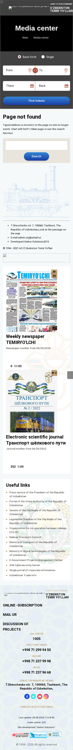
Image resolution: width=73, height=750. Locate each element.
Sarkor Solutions (33, 241)
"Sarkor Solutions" (45, 727)
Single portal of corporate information (32, 570)
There (10, 85)
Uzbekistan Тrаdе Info (22, 575)
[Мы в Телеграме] (33, 696)
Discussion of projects (15, 626)
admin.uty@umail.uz (29, 237)
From (9, 70)
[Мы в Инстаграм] (46, 696)
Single (50, 57)
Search (36, 156)
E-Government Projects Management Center (35, 560)
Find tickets (37, 100)
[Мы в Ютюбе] (39, 696)
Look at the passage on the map (36, 681)
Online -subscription (22, 605)
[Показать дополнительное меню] (70, 375)
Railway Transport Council (25, 537)
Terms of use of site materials (36, 707)
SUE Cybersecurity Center (24, 565)
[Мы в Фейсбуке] (27, 696)
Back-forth (29, 57)
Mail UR (10, 615)
